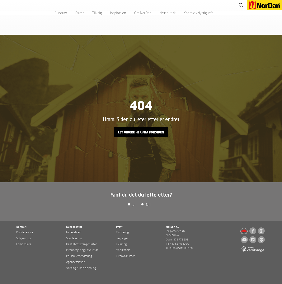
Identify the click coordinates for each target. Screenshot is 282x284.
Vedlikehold (123, 250)
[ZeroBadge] (253, 249)
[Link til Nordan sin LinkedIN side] (252, 239)
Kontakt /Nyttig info (199, 13)
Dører (79, 13)
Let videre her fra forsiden (141, 132)
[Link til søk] (241, 5)
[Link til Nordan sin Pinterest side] (261, 239)
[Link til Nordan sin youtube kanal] (244, 239)
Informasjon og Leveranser (82, 250)
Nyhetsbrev (73, 232)
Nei (148, 204)
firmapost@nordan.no (179, 247)
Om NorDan (142, 13)
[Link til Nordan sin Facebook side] (252, 230)
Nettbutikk (168, 13)
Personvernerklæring (79, 256)
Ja (134, 204)
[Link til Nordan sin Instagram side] (261, 230)
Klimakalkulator (125, 256)
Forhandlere (23, 244)
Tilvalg (97, 13)
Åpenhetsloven (75, 262)
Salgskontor (23, 238)
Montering (122, 232)
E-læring (121, 244)
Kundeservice (24, 232)
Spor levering (74, 238)
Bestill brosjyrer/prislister (81, 244)
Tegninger (122, 238)
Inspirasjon (118, 13)
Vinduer (61, 13)
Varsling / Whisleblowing (81, 268)
